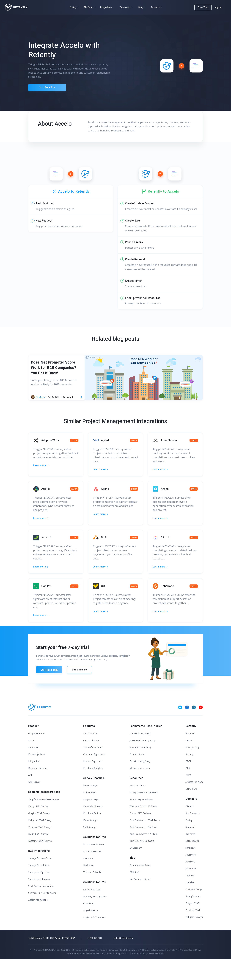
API (30, 774)
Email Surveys (90, 785)
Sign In (218, 7)
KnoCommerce (193, 813)
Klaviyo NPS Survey (38, 806)
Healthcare (88, 865)
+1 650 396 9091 (94, 938)
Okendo (189, 806)
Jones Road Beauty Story (142, 740)
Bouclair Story (136, 754)
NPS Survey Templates (141, 799)
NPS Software (90, 733)
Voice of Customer (92, 747)
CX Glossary (135, 847)
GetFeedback (192, 840)
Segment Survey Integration (42, 892)
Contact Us (191, 788)
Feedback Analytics (93, 768)
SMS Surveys (89, 827)
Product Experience (93, 761)
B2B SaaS (134, 872)
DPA (187, 768)
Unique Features (36, 733)
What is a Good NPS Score (143, 806)
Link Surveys (89, 792)
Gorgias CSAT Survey (39, 813)
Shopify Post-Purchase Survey (43, 799)
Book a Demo (79, 669)
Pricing (73, 7)
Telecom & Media (92, 872)
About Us (190, 733)
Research (155, 7)
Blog (140, 7)
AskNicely (190, 861)
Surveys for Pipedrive (39, 872)
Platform (88, 7)
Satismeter (190, 854)
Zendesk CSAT (192, 910)
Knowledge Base (36, 754)
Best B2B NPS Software (141, 840)
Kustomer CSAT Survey (40, 840)
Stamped (190, 827)
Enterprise (33, 747)
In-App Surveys (90, 799)
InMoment (190, 868)
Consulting (88, 903)
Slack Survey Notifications (41, 885)
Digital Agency (90, 910)
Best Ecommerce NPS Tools (144, 833)
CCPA (188, 774)
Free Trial (203, 7)
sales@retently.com (123, 938)
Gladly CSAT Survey (38, 833)
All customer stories (139, 768)
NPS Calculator (137, 785)
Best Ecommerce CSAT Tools (144, 820)
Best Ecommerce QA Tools (143, 827)
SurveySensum (192, 896)
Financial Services (92, 851)
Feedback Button (92, 813)
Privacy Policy (192, 747)
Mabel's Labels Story (140, 733)
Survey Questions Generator (143, 792)
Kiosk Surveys (90, 820)
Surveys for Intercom (39, 879)
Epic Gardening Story (140, 761)
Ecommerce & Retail (93, 844)
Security (189, 754)
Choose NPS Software (140, 813)
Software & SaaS (92, 889)
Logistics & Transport (94, 917)
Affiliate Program (194, 781)
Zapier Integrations (38, 899)
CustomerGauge (193, 889)
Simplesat (190, 847)
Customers (125, 7)
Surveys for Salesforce (39, 858)
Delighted (190, 833)
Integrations (106, 7)
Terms (188, 740)
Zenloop (189, 875)
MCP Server (34, 781)
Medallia (189, 882)
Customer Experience (94, 754)
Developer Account (38, 768)
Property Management (94, 896)
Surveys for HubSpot (38, 865)
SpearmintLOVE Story (140, 747)
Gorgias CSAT (192, 903)
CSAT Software (91, 740)
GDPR (188, 761)
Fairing (188, 820)
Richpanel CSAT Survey (40, 820)
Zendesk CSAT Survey (39, 827)
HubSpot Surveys (194, 916)
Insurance (88, 858)
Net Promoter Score (139, 879)
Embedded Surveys (93, 806)
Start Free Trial (47, 87)
